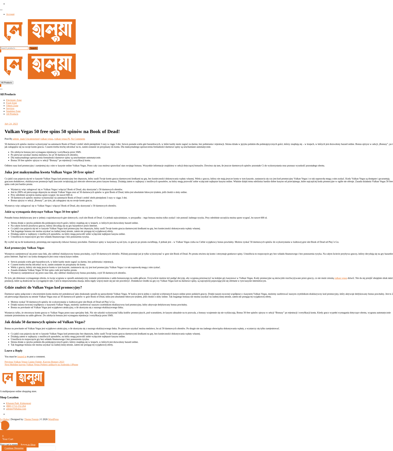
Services (10, 108)
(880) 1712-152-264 (16, 406)
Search (33, 48)
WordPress (53, 419)
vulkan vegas (46, 139)
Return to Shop (28, 444)
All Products (12, 114)
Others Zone (12, 105)
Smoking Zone (13, 111)
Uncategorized (32, 139)
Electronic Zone (14, 100)
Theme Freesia (31, 419)
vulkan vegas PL (62, 139)
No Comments (78, 139)
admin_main (18, 139)
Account (10, 14)
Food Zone (11, 103)
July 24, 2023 (11, 123)
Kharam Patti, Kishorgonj (18, 403)
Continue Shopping (14, 448)
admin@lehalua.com (16, 409)
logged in (21, 356)
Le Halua (4, 419)
